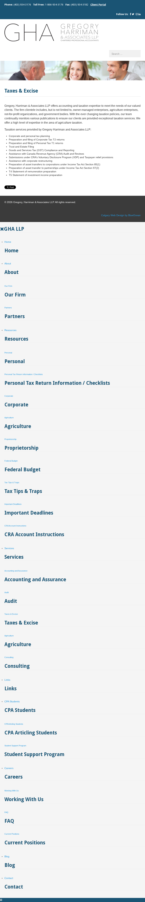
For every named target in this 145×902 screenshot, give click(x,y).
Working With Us (11, 791)
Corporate (8, 396)
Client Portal (98, 4)
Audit (6, 592)
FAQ (6, 812)
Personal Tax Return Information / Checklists (23, 374)
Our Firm (8, 286)
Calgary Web (108, 215)
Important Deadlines (13, 504)
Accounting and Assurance (15, 571)
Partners (8, 308)
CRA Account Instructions (15, 526)
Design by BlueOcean (128, 215)
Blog (6, 856)
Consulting (8, 657)
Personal (8, 353)
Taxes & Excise (11, 614)
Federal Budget (11, 461)
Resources (10, 330)
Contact (8, 878)
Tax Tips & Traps (11, 482)
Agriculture (9, 418)
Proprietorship (10, 439)
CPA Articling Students (13, 724)
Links (7, 679)
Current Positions (11, 834)
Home (7, 241)
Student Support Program (15, 746)
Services (9, 548)
